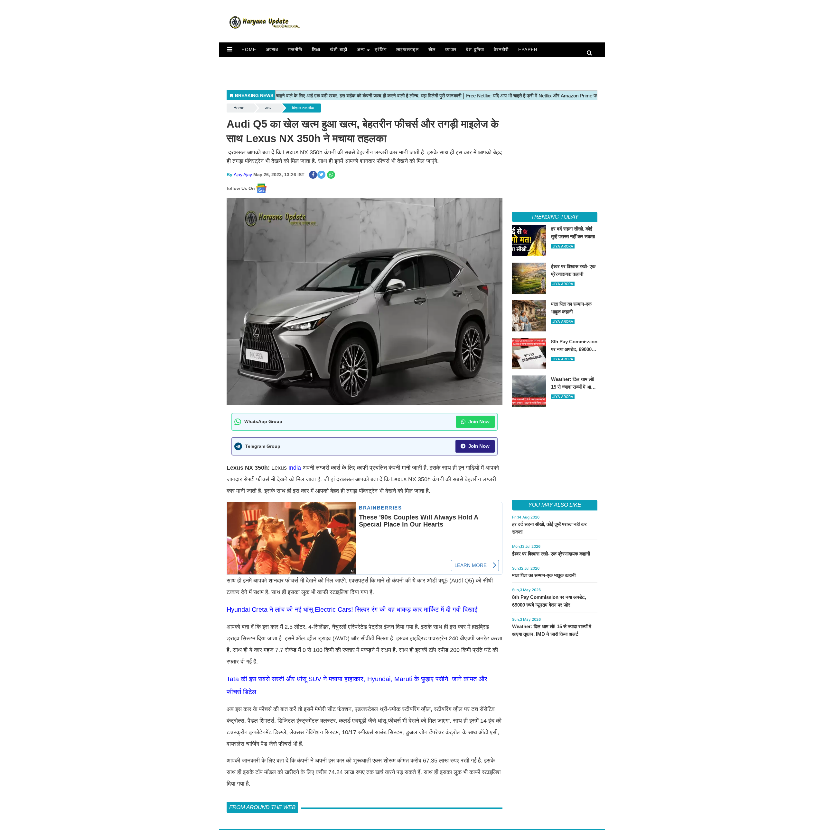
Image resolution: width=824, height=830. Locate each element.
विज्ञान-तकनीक (303, 107)
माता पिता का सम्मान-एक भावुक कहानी (544, 575)
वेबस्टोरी (501, 49)
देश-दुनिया (475, 49)
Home (248, 49)
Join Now (478, 421)
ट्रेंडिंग (381, 49)
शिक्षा (316, 49)
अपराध (272, 49)
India (295, 468)
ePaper (528, 49)
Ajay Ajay (243, 174)
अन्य (361, 49)
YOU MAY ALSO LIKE (554, 505)
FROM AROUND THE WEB (262, 807)
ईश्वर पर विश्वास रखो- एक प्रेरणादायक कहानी (551, 553)
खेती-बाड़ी (338, 49)
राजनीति (295, 49)
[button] (229, 49)
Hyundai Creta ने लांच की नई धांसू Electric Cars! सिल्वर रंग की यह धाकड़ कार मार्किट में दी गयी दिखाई (352, 609)
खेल (431, 49)
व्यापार (450, 49)
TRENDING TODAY (554, 217)
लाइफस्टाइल (407, 49)
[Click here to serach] (591, 53)
